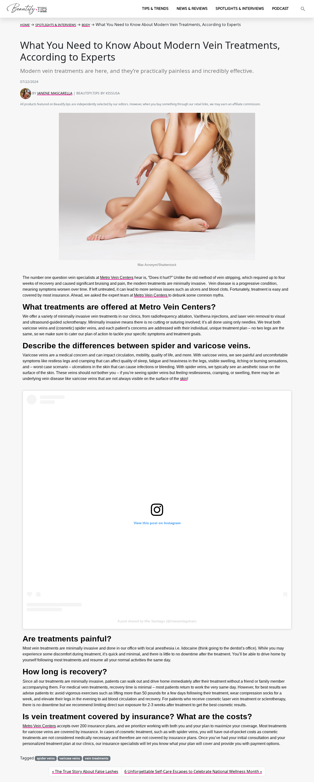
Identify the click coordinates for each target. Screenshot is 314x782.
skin (183, 379)
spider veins (46, 758)
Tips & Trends (155, 9)
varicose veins (69, 758)
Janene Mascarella (54, 93)
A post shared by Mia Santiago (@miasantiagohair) (157, 621)
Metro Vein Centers (151, 295)
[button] (303, 8)
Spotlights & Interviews (240, 9)
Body (86, 25)
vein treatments (96, 758)
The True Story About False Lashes (86, 771)
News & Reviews (192, 9)
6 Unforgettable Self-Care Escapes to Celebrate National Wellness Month (191, 771)
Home (25, 25)
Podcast (280, 9)
